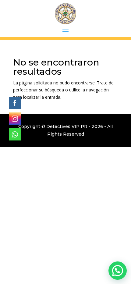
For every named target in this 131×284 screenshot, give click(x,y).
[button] (117, 270)
